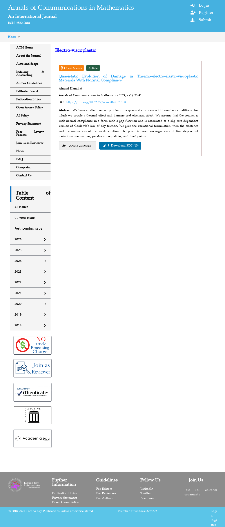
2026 (31, 239)
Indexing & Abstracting (30, 73)
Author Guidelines (29, 83)
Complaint (23, 167)
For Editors (104, 489)
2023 (31, 271)
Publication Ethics (28, 99)
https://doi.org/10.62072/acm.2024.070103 (96, 102)
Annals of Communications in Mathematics (71, 7)
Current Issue (25, 218)
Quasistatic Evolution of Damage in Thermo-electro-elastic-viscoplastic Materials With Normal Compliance (128, 78)
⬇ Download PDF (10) (123, 145)
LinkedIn (146, 489)
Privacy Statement (28, 123)
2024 (31, 260)
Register (206, 12)
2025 (31, 250)
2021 (31, 293)
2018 (31, 325)
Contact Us (24, 175)
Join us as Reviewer (30, 143)
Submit (205, 19)
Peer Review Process (30, 133)
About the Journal (28, 55)
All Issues (21, 207)
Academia (147, 498)
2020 (31, 303)
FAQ (19, 159)
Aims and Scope (27, 64)
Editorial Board (27, 91)
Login (204, 5)
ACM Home (24, 47)
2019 (31, 314)
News (20, 151)
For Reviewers (106, 493)
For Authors (104, 498)
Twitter (145, 493)
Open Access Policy (29, 107)
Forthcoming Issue (28, 228)
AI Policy (22, 115)
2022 (31, 282)
